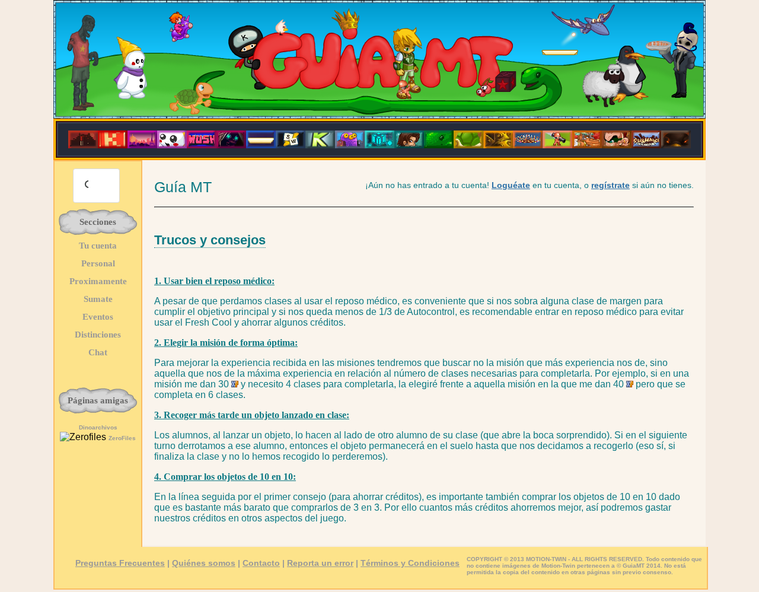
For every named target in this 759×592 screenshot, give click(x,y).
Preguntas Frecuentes (120, 563)
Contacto (261, 563)
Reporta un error (320, 563)
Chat (97, 352)
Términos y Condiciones (410, 563)
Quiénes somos (203, 563)
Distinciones (98, 334)
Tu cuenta (98, 245)
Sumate (98, 299)
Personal (98, 263)
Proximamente (98, 281)
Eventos (97, 317)
